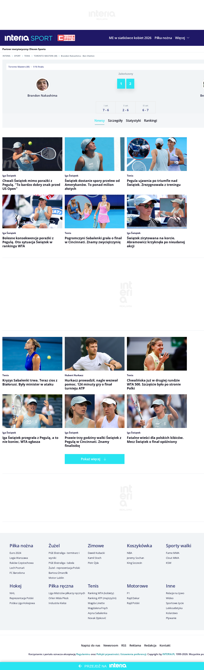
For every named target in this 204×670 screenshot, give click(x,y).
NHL (12, 593)
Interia (6, 55)
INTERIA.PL (168, 654)
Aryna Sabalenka (97, 613)
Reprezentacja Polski (21, 598)
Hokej (16, 586)
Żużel (54, 545)
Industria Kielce (57, 603)
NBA (129, 553)
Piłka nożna (21, 545)
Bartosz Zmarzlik (58, 573)
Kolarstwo (172, 613)
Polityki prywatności (107, 654)
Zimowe (96, 545)
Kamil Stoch (95, 558)
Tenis (27, 55)
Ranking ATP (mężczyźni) (102, 598)
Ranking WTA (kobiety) (101, 593)
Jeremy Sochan (135, 558)
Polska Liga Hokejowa (22, 603)
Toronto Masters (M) (45, 55)
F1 (128, 593)
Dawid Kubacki (96, 553)
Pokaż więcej (90, 459)
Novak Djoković (97, 618)
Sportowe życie (174, 603)
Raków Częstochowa (21, 563)
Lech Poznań (17, 568)
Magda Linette (96, 603)
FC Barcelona (17, 573)
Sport (17, 55)
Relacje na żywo (175, 593)
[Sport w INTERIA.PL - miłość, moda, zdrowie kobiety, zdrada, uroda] (42, 38)
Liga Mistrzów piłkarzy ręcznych (67, 593)
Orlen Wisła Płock (59, 598)
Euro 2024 (15, 553)
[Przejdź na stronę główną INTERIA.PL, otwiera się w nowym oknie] (17, 38)
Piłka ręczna (61, 586)
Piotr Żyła (93, 563)
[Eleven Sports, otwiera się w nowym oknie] (66, 38)
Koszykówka (139, 545)
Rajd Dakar (133, 598)
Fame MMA (172, 553)
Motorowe (137, 586)
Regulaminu (83, 654)
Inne (170, 586)
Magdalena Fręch (98, 608)
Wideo (169, 598)
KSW (168, 563)
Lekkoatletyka (174, 608)
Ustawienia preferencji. (133, 654)
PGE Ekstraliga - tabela (61, 563)
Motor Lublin (56, 578)
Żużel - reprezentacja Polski (64, 568)
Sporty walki (178, 545)
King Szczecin (134, 563)
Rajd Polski (133, 603)
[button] (163, 38)
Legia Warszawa (19, 558)
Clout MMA (172, 558)
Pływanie (171, 618)
